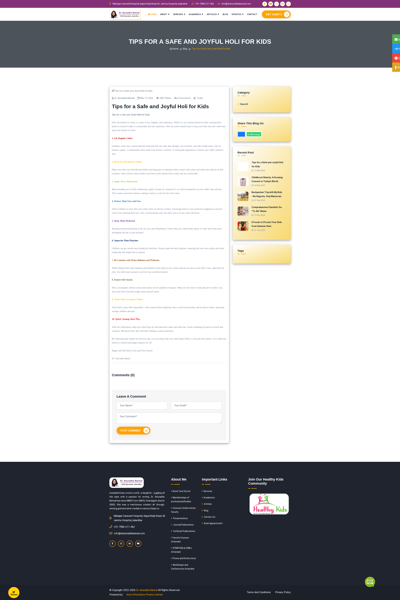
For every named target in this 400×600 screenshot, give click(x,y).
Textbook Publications (184, 531)
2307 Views (165, 98)
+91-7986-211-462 (204, 3)
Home (153, 14)
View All (244, 104)
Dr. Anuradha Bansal (125, 98)
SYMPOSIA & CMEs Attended (181, 550)
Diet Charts (274, 14)
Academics (195, 14)
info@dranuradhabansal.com (236, 3)
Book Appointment (213, 523)
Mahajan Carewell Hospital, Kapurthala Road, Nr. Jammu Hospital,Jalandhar (150, 3)
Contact (252, 14)
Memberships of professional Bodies (181, 499)
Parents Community (398, 67)
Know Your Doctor (182, 491)
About (163, 14)
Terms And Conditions (259, 592)
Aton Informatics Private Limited (144, 594)
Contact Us (209, 517)
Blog (225, 14)
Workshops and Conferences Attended (182, 567)
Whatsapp (254, 134)
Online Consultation (399, 58)
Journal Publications (183, 524)
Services (178, 14)
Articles (212, 14)
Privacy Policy (283, 592)
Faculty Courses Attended (180, 539)
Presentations (180, 518)
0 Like (200, 98)
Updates (236, 14)
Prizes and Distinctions (184, 558)
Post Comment (131, 430)
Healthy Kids (399, 49)
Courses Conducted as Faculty (183, 510)
